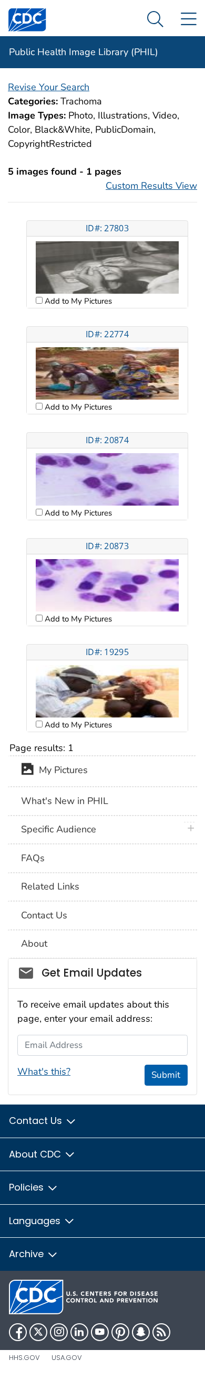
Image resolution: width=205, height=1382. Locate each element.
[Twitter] (38, 1332)
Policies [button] (27, 1187)
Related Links (50, 886)
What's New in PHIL (64, 801)
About (34, 943)
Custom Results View (151, 185)
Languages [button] (36, 1220)
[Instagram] (59, 1332)
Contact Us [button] (37, 1120)
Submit (165, 1075)
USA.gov (67, 1358)
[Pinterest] (120, 1332)
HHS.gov (24, 1358)
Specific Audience (58, 829)
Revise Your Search (48, 87)
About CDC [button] (36, 1154)
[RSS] (161, 1332)
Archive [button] (27, 1253)
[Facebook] (18, 1332)
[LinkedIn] (79, 1332)
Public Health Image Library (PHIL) (83, 52)
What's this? (43, 1071)
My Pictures (61, 770)
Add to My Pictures (77, 301)
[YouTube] (100, 1332)
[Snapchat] (141, 1332)
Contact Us (44, 915)
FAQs (33, 858)
